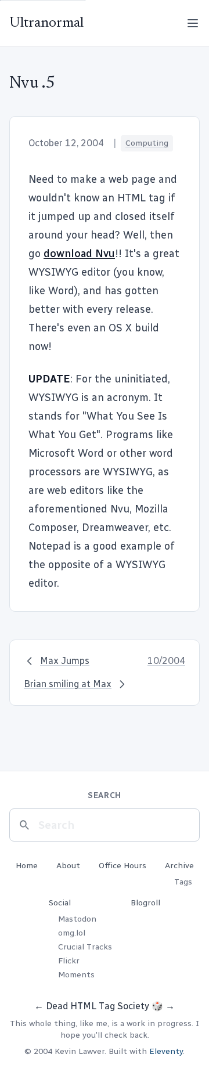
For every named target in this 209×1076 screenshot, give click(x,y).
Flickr (69, 961)
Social (60, 903)
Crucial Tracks (85, 947)
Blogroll (145, 903)
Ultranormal (46, 23)
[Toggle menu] (193, 23)
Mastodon (77, 919)
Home (27, 866)
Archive (179, 866)
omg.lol (71, 933)
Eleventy (166, 1051)
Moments (76, 975)
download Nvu (79, 253)
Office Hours (122, 866)
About (68, 866)
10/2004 (166, 660)
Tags (183, 882)
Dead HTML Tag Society (97, 1006)
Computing (146, 143)
